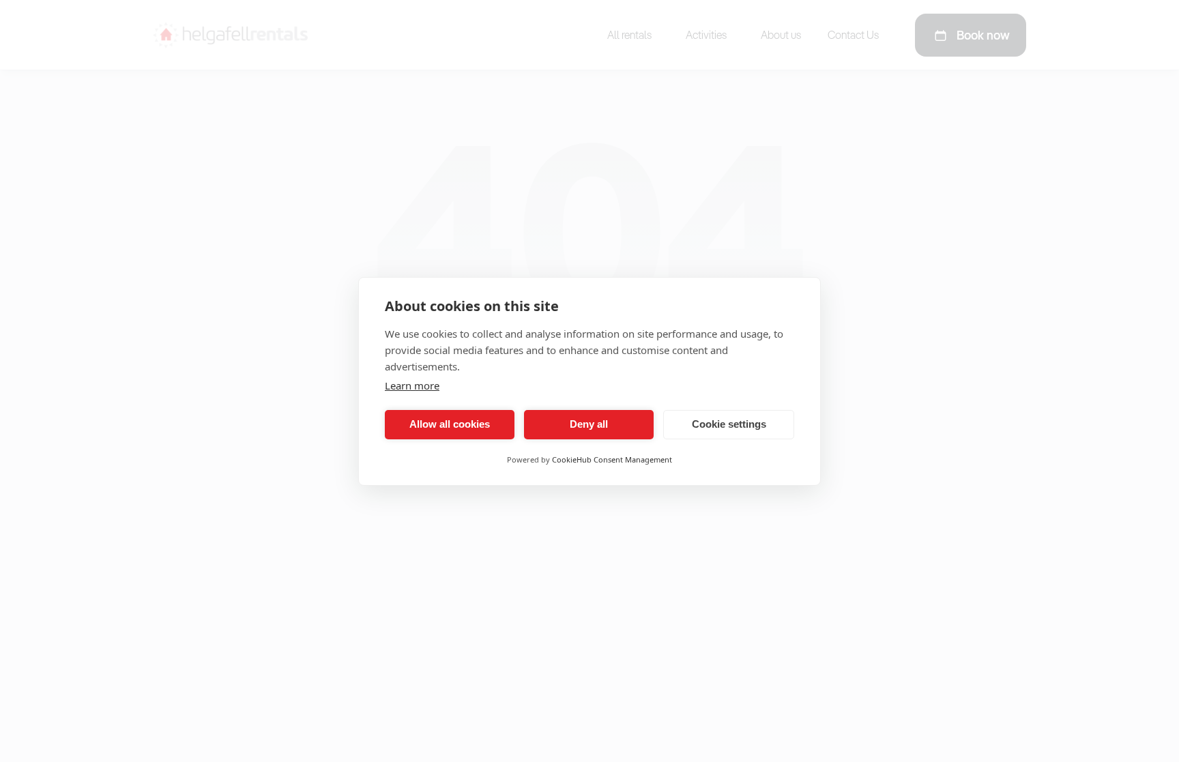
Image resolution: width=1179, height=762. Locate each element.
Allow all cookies (449, 424)
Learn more (412, 385)
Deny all (589, 424)
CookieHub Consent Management (612, 459)
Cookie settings (729, 424)
